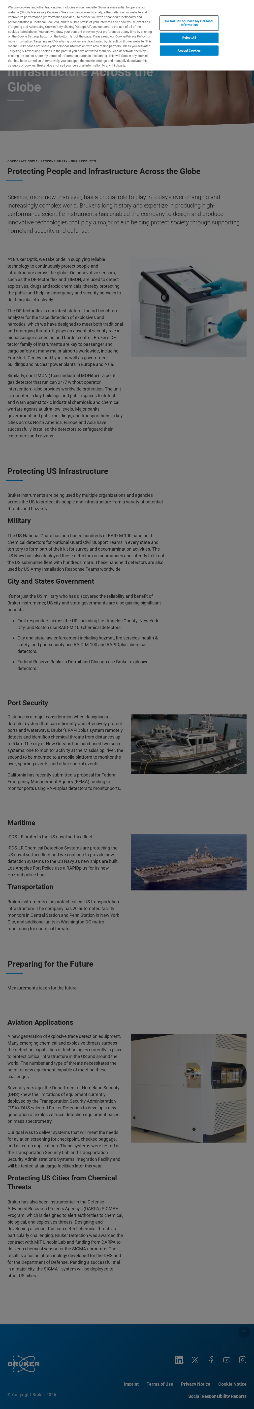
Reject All (189, 37)
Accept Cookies (189, 50)
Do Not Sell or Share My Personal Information (189, 23)
